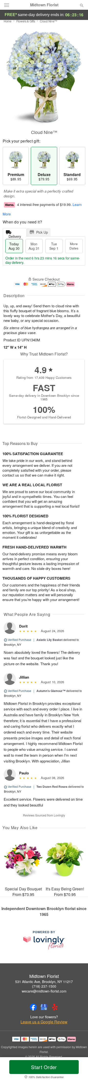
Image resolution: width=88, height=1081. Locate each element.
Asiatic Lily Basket (49, 640)
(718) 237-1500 (44, 986)
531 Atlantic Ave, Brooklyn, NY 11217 (44, 981)
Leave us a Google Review (44, 1022)
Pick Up (42, 232)
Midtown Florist (44, 5)
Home (7, 21)
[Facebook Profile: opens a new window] (33, 1007)
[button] (77, 1070)
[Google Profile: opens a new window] (44, 1007)
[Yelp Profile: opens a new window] (54, 1007)
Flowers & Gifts (25, 21)
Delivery (15, 235)
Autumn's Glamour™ (51, 691)
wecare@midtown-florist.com (44, 991)
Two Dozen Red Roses (51, 786)
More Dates (73, 245)
